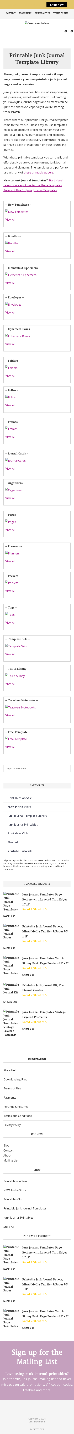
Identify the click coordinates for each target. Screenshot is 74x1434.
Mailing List (10, 1160)
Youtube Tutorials (20, 851)
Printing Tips (42, 13)
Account (10, 13)
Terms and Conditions (17, 1116)
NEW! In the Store (14, 1190)
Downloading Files (15, 1079)
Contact (8, 1150)
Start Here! (55, 180)
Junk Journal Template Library (27, 816)
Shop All (13, 842)
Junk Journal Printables (23, 824)
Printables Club (18, 833)
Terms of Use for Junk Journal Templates (30, 190)
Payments (9, 1097)
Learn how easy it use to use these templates (32, 185)
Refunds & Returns (15, 1107)
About (7, 1155)
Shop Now (57, 4)
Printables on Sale (20, 798)
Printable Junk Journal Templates (24, 1208)
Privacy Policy (12, 1125)
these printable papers (38, 172)
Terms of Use (60, 13)
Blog (6, 1145)
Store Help (25, 13)
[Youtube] (39, 1406)
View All (10, 219)
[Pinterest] (35, 1406)
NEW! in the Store (19, 807)
